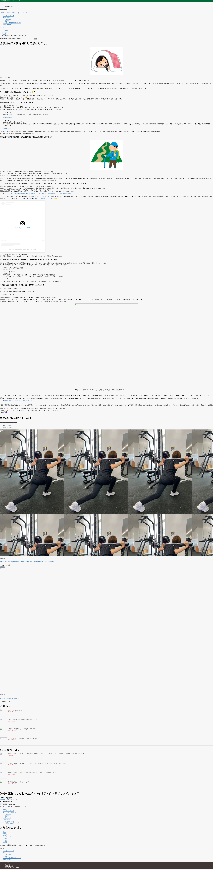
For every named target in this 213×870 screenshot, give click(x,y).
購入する (7, 864)
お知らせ (6, 835)
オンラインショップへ (14, 0)
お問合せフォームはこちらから (9, 799)
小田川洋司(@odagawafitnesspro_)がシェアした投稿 (22, 249)
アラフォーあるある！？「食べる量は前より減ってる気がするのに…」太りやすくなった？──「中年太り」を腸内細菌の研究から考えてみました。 (46, 753)
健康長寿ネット (8, 128)
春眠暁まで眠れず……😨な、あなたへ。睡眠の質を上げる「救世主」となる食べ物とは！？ (32, 772)
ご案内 (5, 840)
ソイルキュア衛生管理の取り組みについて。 (11, 698)
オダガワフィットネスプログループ (40, 196)
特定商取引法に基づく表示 (11, 823)
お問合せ (4, 9)
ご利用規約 (6, 819)
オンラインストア (8, 811)
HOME (5, 809)
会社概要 (6, 816)
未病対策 (10, 427)
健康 (35, 38)
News (4, 833)
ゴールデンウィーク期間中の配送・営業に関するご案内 (22, 738)
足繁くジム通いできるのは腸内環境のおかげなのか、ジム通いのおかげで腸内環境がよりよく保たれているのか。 (38, 193)
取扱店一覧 (6, 852)
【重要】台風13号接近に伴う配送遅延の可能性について (22, 719)
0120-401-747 (3, 803)
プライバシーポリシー (10, 821)
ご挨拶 (5, 838)
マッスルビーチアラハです (47, 198)
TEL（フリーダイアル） (12, 867)
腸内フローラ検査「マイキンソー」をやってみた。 (19, 400)
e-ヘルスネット (7, 117)
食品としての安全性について (12, 858)
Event (4, 832)
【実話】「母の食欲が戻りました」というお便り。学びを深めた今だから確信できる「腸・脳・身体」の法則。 (37, 763)
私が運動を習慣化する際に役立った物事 (18, 782)
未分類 (5, 842)
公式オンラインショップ (9, 422)
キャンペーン (7, 836)
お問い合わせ (7, 818)
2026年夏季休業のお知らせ (15, 710)
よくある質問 (7, 814)
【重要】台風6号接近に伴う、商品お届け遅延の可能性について (24, 729)
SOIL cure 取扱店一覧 (9, 812)
